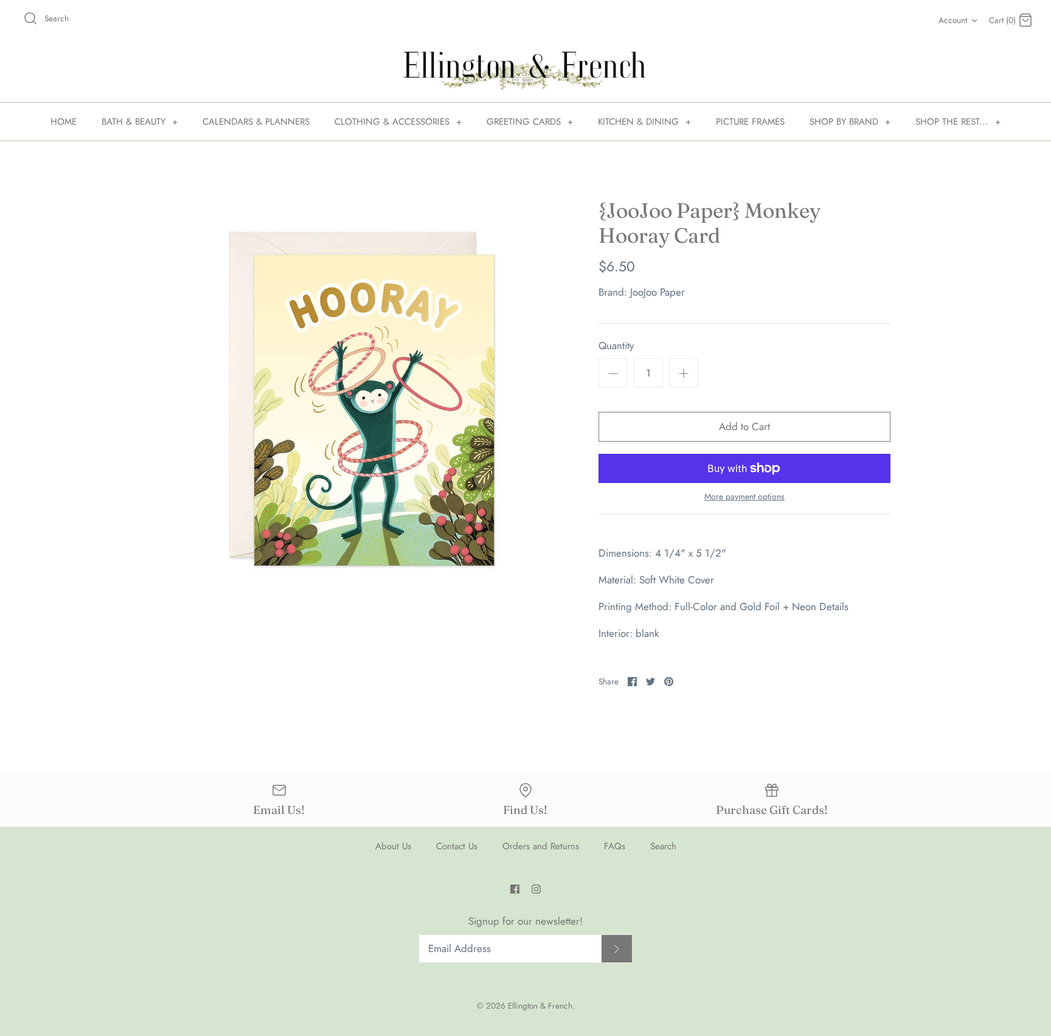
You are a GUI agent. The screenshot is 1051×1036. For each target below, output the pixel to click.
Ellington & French (540, 1005)
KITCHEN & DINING (644, 121)
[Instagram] (536, 889)
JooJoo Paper (657, 292)
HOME (63, 121)
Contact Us (456, 846)
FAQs (614, 846)
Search (663, 846)
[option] (361, 399)
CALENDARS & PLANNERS (256, 121)
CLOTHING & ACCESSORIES (398, 121)
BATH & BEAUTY (140, 121)
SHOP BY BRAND (850, 121)
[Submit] (617, 948)
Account (952, 20)
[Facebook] (514, 889)
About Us (393, 846)
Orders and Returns (540, 846)
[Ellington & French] (525, 71)
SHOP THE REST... (958, 121)
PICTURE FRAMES (750, 121)
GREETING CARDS (530, 121)
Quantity (616, 346)
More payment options (744, 497)
